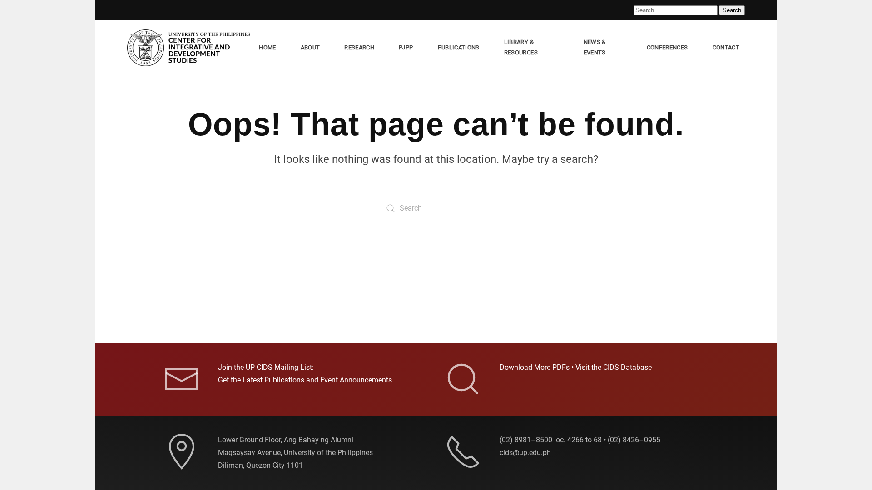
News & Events (595, 47)
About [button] (310, 47)
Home (267, 47)
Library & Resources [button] (521, 47)
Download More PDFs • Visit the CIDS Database (576, 367)
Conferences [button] (667, 47)
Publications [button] (459, 47)
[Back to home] (190, 47)
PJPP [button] (406, 47)
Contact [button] (726, 47)
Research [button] (359, 47)
